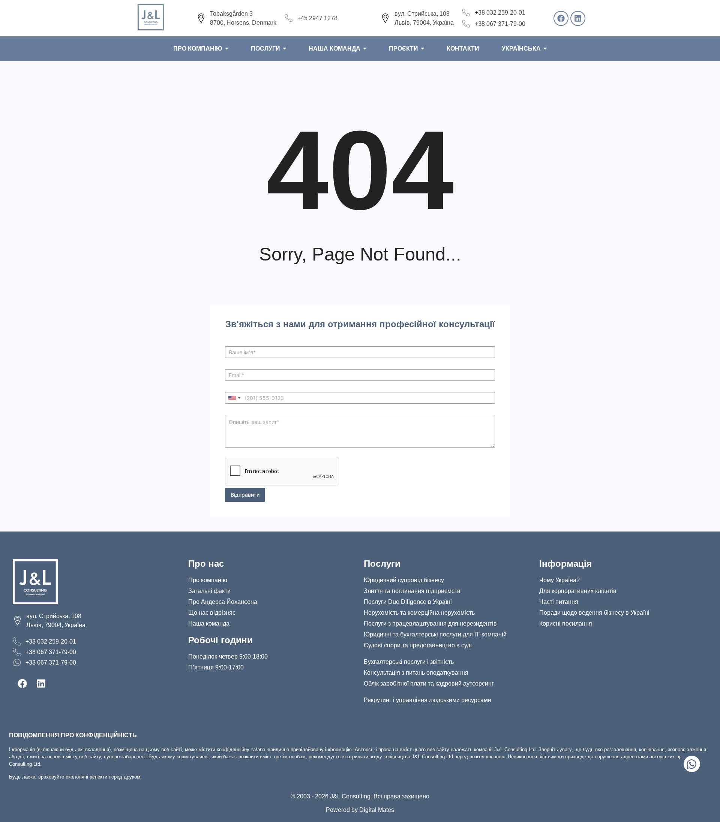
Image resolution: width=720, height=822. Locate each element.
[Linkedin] (577, 18)
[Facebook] (561, 18)
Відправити (245, 494)
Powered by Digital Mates (360, 810)
